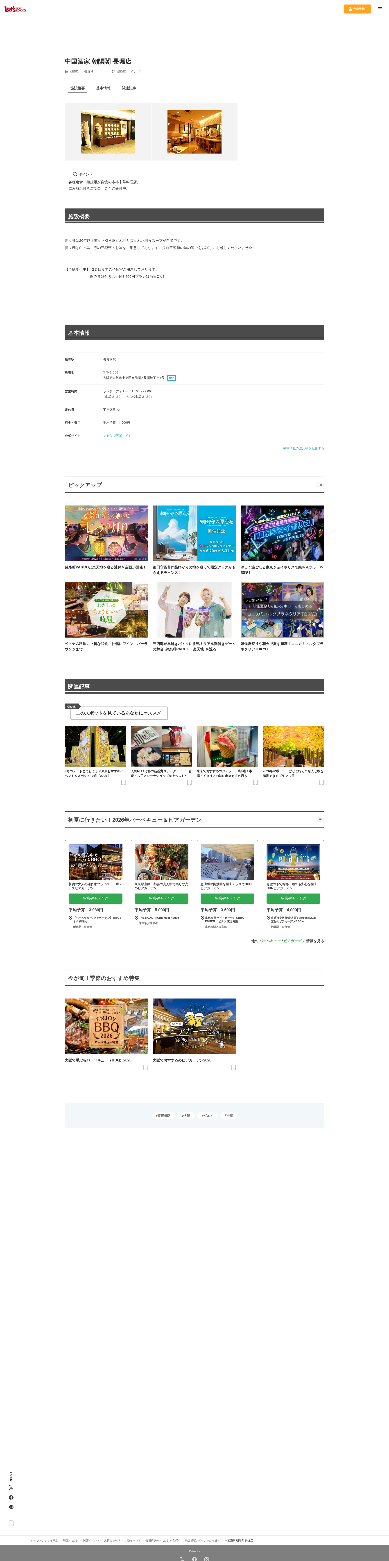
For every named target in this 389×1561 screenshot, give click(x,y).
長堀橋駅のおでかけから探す (163, 1540)
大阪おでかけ (112, 1540)
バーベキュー (270, 940)
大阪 (187, 1115)
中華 (230, 1115)
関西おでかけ (71, 1540)
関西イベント (91, 1540)
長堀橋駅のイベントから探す (202, 1540)
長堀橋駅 (164, 1115)
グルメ (208, 1115)
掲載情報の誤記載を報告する (303, 448)
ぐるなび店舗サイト (117, 435)
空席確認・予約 (95, 898)
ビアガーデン (294, 940)
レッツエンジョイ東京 (44, 1540)
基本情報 (79, 332)
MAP (171, 378)
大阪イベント (133, 1540)
